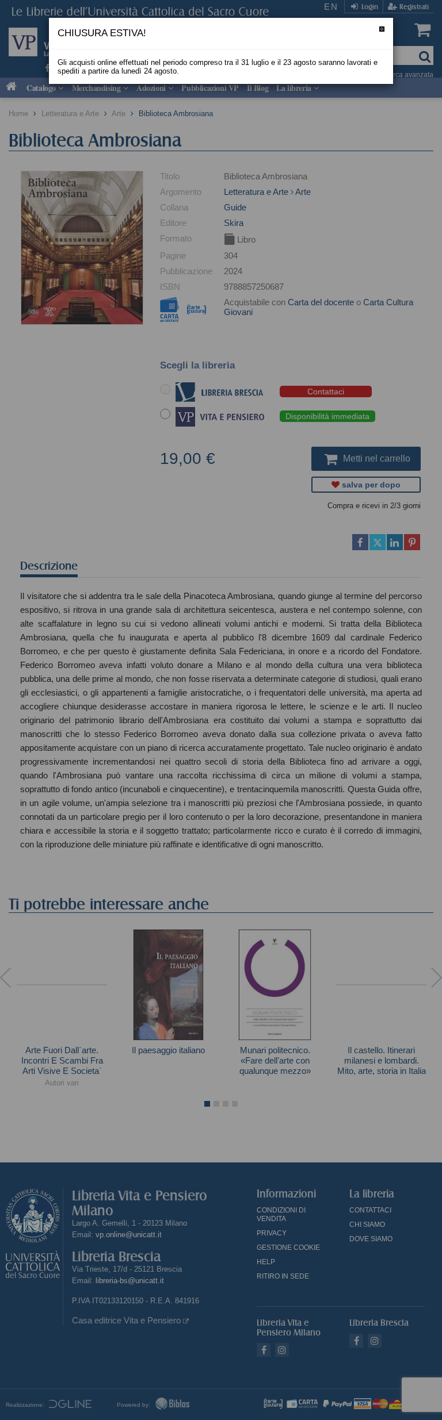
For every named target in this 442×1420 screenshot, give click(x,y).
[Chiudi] (381, 29)
